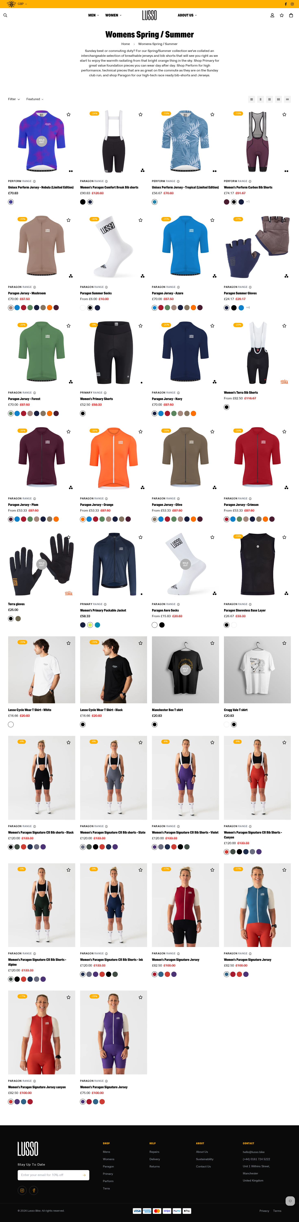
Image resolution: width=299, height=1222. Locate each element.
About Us (185, 15)
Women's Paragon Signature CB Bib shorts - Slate (112, 832)
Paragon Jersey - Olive (167, 505)
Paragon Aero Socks (165, 610)
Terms (277, 1211)
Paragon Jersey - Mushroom (27, 293)
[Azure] (17, 307)
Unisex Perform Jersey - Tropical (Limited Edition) (185, 187)
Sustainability (204, 1159)
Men (92, 15)
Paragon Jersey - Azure (167, 293)
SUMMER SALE (138, 4)
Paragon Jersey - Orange (96, 505)
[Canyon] (23, 846)
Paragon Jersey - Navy (167, 399)
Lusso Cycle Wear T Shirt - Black (101, 710)
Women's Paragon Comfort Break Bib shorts (109, 187)
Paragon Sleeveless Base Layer (245, 610)
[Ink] (30, 846)
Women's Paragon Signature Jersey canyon (37, 1087)
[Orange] (49, 307)
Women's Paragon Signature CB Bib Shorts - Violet (185, 832)
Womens (108, 1159)
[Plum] (56, 307)
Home (125, 44)
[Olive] (43, 307)
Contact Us (203, 1166)
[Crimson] (23, 307)
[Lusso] (149, 15)
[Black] (95, 846)
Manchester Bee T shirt (167, 710)
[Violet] (43, 846)
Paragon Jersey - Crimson (241, 505)
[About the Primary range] (105, 393)
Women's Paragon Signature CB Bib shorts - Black (41, 832)
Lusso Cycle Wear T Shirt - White (29, 710)
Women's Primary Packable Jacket (103, 610)
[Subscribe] (84, 1175)
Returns (155, 1166)
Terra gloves (16, 604)
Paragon (108, 1166)
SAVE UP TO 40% (170, 4)
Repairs (154, 1152)
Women (111, 15)
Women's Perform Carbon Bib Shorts (248, 187)
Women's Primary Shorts (96, 399)
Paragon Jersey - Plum (23, 505)
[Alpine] (17, 846)
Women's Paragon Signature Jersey (175, 960)
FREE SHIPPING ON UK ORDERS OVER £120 (90, 4)
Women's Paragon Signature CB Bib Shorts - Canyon (253, 835)
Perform (108, 1181)
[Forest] (30, 307)
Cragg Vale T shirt (236, 710)
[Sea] (161, 974)
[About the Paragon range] (106, 181)
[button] (290, 15)
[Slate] (36, 846)
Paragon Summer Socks (96, 293)
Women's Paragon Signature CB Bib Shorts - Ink (111, 960)
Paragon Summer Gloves (240, 293)
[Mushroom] (174, 307)
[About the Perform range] (34, 181)
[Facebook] (33, 1190)
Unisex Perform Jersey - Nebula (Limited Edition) (41, 187)
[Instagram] (22, 1190)
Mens (106, 1152)
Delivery (155, 1159)
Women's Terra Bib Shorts (241, 392)
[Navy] (36, 307)
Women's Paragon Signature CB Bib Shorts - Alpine (37, 962)
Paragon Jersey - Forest (24, 399)
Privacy (264, 1211)
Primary (108, 1174)
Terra (106, 1188)
